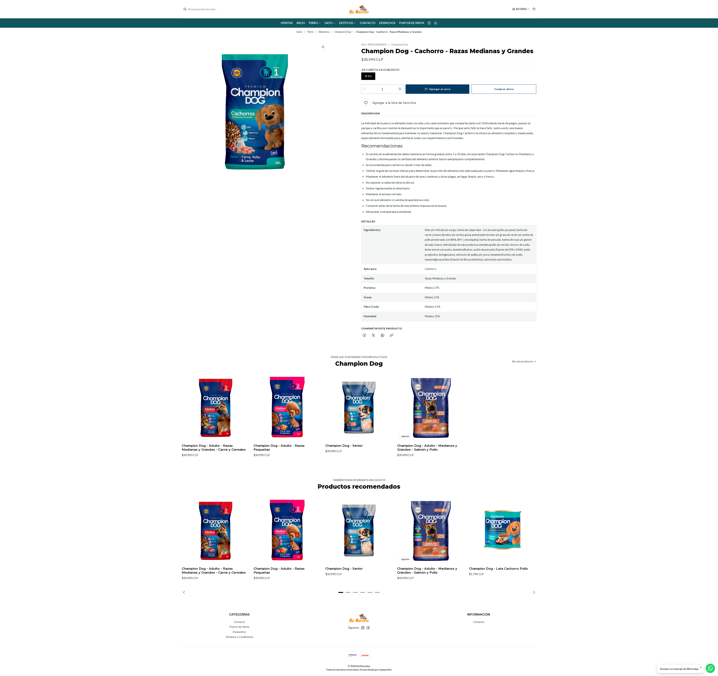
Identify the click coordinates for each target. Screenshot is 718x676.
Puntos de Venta (411, 23)
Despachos (387, 23)
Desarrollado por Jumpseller (376, 669)
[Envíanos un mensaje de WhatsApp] (710, 668)
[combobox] (202, 9)
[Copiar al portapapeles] (391, 335)
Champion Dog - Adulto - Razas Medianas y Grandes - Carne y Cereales (214, 447)
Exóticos (346, 23)
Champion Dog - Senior (344, 445)
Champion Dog (343, 32)
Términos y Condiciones (239, 636)
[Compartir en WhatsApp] (382, 335)
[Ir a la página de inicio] (359, 9)
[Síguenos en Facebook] (435, 23)
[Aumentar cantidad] (400, 89)
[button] (341, 592)
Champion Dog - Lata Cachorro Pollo (498, 568)
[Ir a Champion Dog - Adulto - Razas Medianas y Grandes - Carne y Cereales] (215, 407)
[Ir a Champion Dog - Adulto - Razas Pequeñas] (287, 407)
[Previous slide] (184, 592)
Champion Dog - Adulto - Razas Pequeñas (279, 447)
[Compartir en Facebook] (364, 335)
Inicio (301, 23)
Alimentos (324, 32)
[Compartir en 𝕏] (373, 335)
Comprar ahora (504, 89)
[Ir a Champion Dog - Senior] (359, 407)
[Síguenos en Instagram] (429, 23)
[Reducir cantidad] (364, 89)
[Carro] (534, 9)
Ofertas (287, 23)
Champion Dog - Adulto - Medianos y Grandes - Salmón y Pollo (427, 447)
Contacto (367, 23)
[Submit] (185, 9)
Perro (313, 23)
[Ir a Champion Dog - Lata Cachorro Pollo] (502, 530)
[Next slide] (533, 592)
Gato (328, 23)
